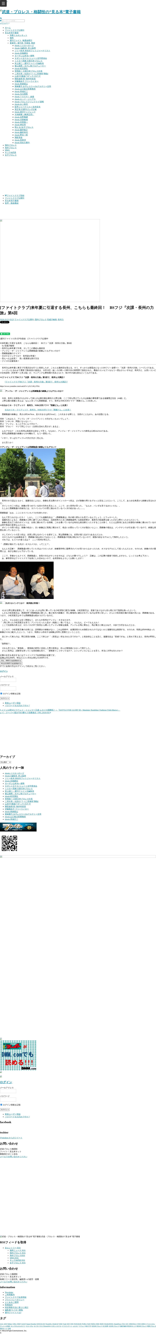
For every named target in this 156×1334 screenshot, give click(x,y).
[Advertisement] (78, 175)
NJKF (61, 1324)
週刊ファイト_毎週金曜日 (21, 40)
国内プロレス (11, 145)
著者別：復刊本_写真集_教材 (22, 43)
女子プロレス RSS (17, 1263)
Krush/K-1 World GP (52, 1324)
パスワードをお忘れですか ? (17, 706)
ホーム (8, 28)
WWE (139, 1324)
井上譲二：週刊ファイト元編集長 (29, 63)
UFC (127, 1324)
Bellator (10, 1324)
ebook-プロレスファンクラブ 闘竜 (29, 102)
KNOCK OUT (41, 1324)
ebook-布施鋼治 (21, 53)
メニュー (4, 23)
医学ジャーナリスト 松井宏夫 (27, 107)
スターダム (29, 1326)
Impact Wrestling (31, 1324)
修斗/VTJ (88, 1326)
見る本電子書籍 (12, 33)
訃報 (9, 1328)
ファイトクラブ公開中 (14, 30)
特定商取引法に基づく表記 (16, 1307)
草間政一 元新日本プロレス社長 (28, 71)
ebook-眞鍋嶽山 (21, 84)
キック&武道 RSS (17, 1260)
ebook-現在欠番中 (22, 143)
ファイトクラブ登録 (15, 195)
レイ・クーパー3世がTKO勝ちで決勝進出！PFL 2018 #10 (25, 713)
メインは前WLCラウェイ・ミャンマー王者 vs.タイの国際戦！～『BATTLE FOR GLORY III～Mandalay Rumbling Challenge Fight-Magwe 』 (60, 710)
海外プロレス (11, 148)
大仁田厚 (105, 1326)
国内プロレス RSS (17, 1253)
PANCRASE (78, 1324)
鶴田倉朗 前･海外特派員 (25, 79)
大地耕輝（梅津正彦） (24, 114)
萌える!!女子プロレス (24, 127)
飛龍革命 (18, 137)
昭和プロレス (151, 1326)
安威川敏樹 (52, 320)
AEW (5, 1324)
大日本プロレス (114, 1326)
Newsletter (9, 1292)
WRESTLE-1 (133, 1324)
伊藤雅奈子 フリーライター (27, 81)
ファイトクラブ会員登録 (15, 1297)
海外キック (3, 1328)
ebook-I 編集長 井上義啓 (25, 48)
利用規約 (9, 1305)
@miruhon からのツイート (11, 1138)
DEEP (19, 1324)
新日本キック (131, 1326)
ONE (71, 1324)
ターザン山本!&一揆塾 (24, 56)
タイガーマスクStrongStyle (42, 1326)
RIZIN (102, 1324)
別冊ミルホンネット (18, 35)
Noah (64, 1324)
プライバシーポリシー (14, 1300)
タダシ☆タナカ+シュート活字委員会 (31, 58)
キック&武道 (10, 152)
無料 (12, 38)
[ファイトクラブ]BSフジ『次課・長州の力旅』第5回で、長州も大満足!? (36, 382)
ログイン (4, 671)
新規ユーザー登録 (12, 703)
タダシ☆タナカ (56, 1326)
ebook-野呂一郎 (21, 135)
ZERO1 (143, 1324)
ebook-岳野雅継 (21, 117)
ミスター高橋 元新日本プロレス (28, 61)
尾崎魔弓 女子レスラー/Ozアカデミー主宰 (33, 86)
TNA (123, 1324)
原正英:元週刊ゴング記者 (26, 109)
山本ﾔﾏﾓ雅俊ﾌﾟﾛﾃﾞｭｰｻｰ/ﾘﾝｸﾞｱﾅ (27, 76)
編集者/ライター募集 (14, 1310)
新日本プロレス (141, 1326)
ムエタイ (75, 1326)
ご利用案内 (10, 1295)
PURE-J (84, 1324)
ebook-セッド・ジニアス (25, 99)
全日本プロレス (97, 1326)
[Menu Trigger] (3, 3)
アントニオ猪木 (5, 1326)
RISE (97, 1324)
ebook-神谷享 (20, 125)
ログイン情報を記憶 (11, 694)
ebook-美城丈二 (21, 91)
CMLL (15, 1324)
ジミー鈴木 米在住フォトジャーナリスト (32, 51)
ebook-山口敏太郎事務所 (25, 89)
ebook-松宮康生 (21, 68)
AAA (1, 1324)
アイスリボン (150, 1324)
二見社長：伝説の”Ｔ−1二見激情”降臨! (31, 74)
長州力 (61, 320)
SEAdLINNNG (108, 1324)
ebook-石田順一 (21, 122)
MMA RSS (14, 1258)
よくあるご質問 (12, 1302)
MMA (7, 150)
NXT (68, 1324)
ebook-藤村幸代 (21, 132)
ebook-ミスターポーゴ (24, 46)
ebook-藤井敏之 (21, 130)
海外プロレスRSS (17, 1255)
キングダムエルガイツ (18, 1326)
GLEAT (23, 1324)
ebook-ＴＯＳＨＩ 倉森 (24, 97)
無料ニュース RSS (17, 1250)
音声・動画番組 (12, 203)
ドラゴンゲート (67, 1326)
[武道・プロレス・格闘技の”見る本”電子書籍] (40, 12)
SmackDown (118, 1324)
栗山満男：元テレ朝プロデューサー (30, 66)
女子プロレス (11, 155)
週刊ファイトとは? (13, 1313)
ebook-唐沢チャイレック (25, 112)
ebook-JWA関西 (21, 94)
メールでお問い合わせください (13, 1157)
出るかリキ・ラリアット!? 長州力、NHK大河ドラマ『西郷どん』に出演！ (38, 410)
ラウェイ (82, 1326)
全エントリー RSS (13, 1248)
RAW (89, 1324)
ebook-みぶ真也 (21, 104)
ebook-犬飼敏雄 (21, 120)
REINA (93, 1324)
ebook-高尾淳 (20, 140)
